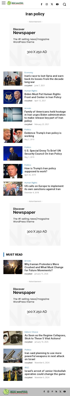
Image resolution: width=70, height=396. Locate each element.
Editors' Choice (31, 332)
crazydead (28, 85)
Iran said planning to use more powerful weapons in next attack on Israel (44, 356)
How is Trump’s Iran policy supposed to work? (40, 170)
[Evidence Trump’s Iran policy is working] (12, 136)
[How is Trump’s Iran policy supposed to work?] (12, 171)
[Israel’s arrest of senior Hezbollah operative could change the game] (12, 374)
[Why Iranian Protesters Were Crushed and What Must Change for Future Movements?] (12, 267)
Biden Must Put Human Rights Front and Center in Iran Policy (42, 96)
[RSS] (56, 392)
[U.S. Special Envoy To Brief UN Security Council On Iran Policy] (12, 153)
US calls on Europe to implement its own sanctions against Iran (44, 188)
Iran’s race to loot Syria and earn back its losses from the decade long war (44, 79)
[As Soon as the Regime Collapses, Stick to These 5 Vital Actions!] (12, 338)
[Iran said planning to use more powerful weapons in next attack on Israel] (12, 356)
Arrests (27, 108)
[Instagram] (46, 4)
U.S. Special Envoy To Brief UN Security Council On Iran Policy (43, 152)
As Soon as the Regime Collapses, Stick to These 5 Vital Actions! (45, 337)
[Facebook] (41, 4)
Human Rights (30, 91)
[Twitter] (52, 4)
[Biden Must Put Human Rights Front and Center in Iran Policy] (12, 97)
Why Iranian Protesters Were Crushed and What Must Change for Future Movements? (43, 267)
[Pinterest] (52, 392)
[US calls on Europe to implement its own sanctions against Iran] (12, 189)
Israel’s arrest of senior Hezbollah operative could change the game (45, 372)
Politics (27, 129)
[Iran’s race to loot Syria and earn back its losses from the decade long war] (12, 79)
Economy (28, 72)
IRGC (27, 367)
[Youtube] (57, 4)
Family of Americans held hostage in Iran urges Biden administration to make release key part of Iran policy (45, 116)
